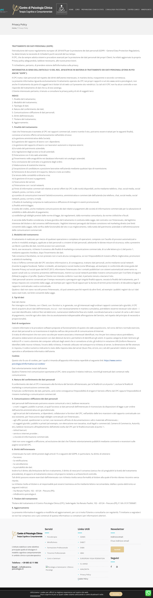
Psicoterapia (52, 537)
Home (71, 10)
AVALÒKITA (84, 569)
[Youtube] (118, 566)
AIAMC (82, 537)
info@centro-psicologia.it (22, 568)
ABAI (82, 553)
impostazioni (35, 596)
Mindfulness (146, 10)
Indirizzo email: (117, 537)
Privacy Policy (85, 574)
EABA (82, 547)
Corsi (77, 10)
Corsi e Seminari (53, 558)
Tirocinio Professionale (56, 553)
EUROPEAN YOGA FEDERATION (92, 558)
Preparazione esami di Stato (92, 10)
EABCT (82, 542)
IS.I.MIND (84, 564)
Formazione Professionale (57, 547)
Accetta (116, 594)
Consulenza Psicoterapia (116, 10)
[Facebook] (113, 566)
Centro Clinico (133, 10)
